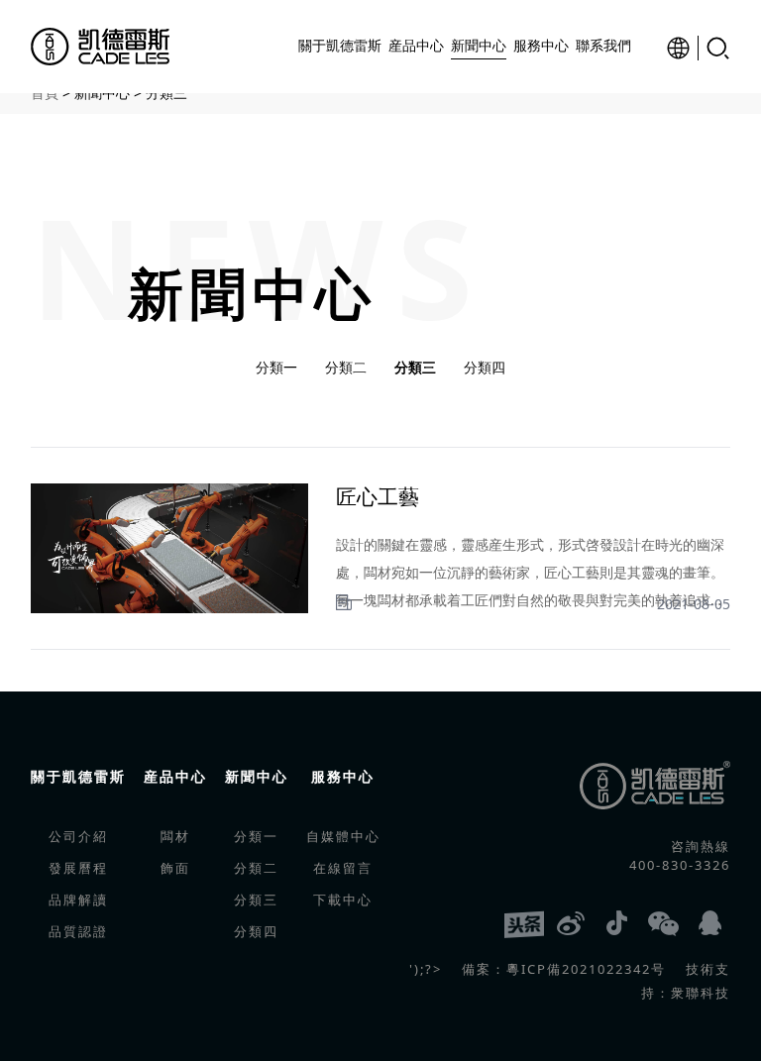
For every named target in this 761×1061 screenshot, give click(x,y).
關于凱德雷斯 (78, 776)
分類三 (415, 367)
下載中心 (343, 899)
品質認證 (78, 931)
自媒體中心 (343, 836)
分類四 (484, 367)
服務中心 (343, 776)
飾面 (175, 868)
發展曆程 (78, 868)
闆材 (175, 836)
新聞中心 (256, 776)
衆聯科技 (700, 993)
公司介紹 (78, 836)
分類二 (346, 367)
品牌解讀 (78, 899)
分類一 (276, 367)
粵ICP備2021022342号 (586, 969)
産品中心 (175, 776)
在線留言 (343, 868)
